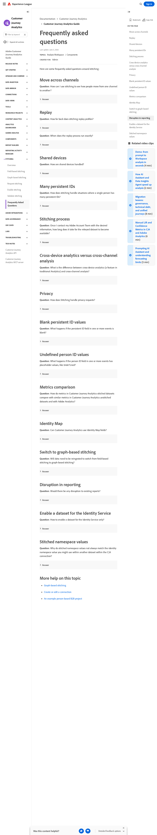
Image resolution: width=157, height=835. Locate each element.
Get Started (11, 70)
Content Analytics (14, 119)
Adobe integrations (14, 213)
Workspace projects (14, 113)
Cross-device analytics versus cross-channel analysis (138, 65)
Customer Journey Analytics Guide (62, 23)
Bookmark (137, 20)
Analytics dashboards (11, 126)
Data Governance (13, 219)
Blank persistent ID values (140, 81)
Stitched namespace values (138, 135)
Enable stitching (14, 189)
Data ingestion (12, 82)
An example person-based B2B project (63, 598)
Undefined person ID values (138, 89)
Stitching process (136, 56)
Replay (132, 38)
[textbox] (15, 34)
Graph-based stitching (55, 585)
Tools (8, 107)
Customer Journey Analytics (73, 18)
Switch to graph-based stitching (138, 110)
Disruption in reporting (139, 118)
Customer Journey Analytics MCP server (14, 261)
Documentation (47, 18)
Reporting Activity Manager (14, 152)
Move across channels (138, 31)
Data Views (10, 101)
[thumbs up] (81, 831)
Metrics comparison (137, 96)
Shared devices (135, 44)
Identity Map (134, 102)
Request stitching (14, 183)
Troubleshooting (13, 237)
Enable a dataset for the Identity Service (139, 126)
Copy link (149, 20)
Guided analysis (12, 133)
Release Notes (12, 64)
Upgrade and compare (15, 76)
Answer (45, 99)
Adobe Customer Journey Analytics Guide (14, 54)
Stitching (9, 159)
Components (72, 54)
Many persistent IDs (137, 50)
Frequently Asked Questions (16, 204)
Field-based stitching (16, 171)
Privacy (132, 75)
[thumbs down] (87, 831)
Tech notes (10, 244)
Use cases (10, 225)
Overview (11, 165)
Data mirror (11, 88)
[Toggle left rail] (28, 12)
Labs (8, 231)
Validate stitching (14, 196)
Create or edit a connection (57, 591)
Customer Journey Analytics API (13, 251)
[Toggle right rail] (129, 12)
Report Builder (12, 145)
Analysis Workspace (55, 54)
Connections (11, 94)
